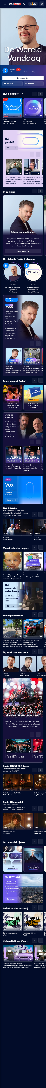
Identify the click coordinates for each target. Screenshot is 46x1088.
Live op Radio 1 (11, 93)
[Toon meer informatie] (20, 100)
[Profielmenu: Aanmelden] (41, 3)
